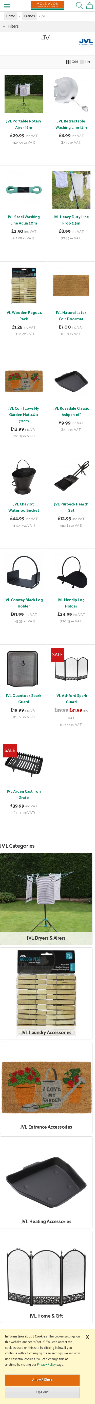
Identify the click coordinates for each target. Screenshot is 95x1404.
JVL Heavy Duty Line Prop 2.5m (71, 220)
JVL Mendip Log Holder (71, 603)
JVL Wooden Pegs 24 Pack (24, 316)
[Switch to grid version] (68, 62)
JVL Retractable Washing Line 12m (71, 124)
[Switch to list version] (82, 62)
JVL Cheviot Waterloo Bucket (23, 507)
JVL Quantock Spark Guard (23, 699)
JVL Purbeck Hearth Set (71, 507)
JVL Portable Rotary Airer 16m (23, 124)
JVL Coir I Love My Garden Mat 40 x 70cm (23, 414)
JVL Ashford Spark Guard (71, 699)
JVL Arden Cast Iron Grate (24, 794)
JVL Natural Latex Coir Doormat (71, 316)
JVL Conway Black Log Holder (24, 603)
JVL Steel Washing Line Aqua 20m (24, 220)
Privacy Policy (46, 1364)
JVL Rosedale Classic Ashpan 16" (71, 411)
